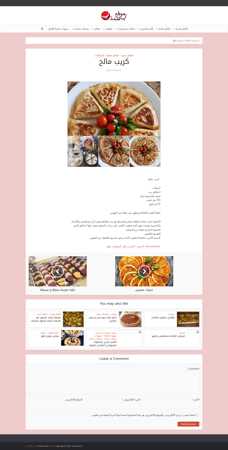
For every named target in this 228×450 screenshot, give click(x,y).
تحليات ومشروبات (126, 29)
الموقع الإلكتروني (74, 399)
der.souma (152, 246)
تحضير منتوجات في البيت (106, 332)
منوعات (171, 314)
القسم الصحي (146, 29)
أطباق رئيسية (182, 29)
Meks (51, 446)
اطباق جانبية (164, 29)
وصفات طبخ (113, 246)
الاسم (195, 399)
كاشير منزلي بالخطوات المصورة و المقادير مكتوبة (103, 343)
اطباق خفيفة (112, 55)
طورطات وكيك (102, 314)
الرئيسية (195, 40)
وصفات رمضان (81, 29)
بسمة (139, 246)
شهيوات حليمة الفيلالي (58, 29)
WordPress (31, 446)
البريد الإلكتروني (131, 399)
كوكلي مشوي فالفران (162, 317)
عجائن (97, 29)
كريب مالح (128, 246)
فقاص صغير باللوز (50, 336)
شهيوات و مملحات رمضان (105, 337)
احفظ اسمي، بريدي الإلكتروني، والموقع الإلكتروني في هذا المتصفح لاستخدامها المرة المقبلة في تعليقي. (143, 415)
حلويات (108, 29)
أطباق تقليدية (55, 314)
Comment (193, 368)
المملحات (99, 55)
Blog (187, 40)
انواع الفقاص (53, 332)
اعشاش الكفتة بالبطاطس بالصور (168, 336)
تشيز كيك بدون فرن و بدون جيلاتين (103, 319)
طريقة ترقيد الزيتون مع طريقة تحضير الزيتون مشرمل (46, 319)
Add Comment (114, 70)
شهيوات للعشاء (110, 335)
